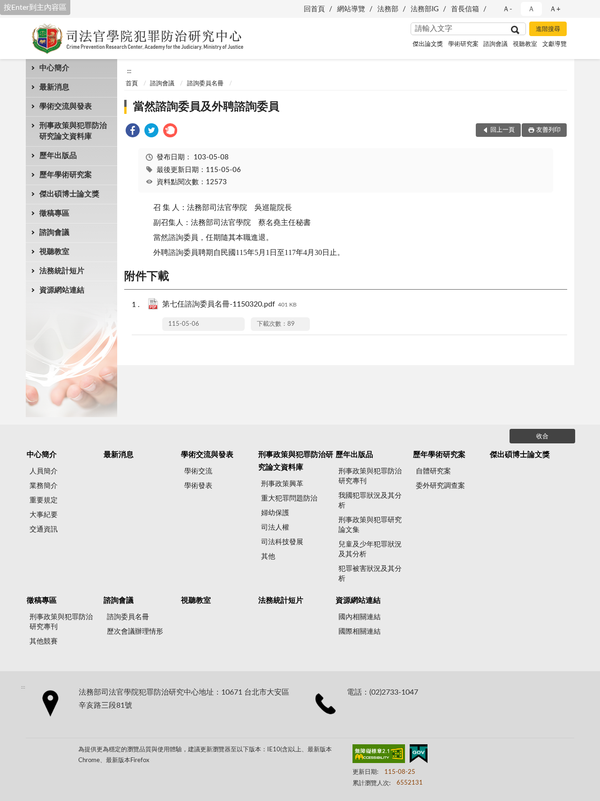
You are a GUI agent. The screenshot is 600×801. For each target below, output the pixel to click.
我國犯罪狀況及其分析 (370, 500)
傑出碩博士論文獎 (69, 194)
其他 (268, 556)
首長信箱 (465, 9)
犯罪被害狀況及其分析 (370, 573)
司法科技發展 (282, 542)
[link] (133, 132)
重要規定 (44, 500)
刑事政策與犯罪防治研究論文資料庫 (73, 131)
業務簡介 (44, 485)
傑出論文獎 (427, 44)
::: (129, 71)
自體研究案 (433, 471)
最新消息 (54, 87)
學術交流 (198, 471)
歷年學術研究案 (65, 175)
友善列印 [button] (548, 130)
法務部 (387, 9)
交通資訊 (44, 529)
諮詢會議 (495, 44)
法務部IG (425, 9)
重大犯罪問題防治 (289, 498)
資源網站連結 (61, 290)
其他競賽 (44, 641)
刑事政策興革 (282, 483)
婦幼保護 (275, 513)
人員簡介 (44, 471)
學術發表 (198, 485)
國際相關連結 (359, 631)
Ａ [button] (531, 9)
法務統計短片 (61, 271)
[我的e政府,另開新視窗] (419, 755)
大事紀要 (44, 514)
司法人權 (275, 527)
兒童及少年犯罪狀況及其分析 (370, 549)
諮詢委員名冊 (205, 84)
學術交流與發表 (65, 106)
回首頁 (314, 9)
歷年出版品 (58, 155)
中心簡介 (54, 68)
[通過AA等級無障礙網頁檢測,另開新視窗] (378, 755)
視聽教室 (525, 44)
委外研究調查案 (440, 485)
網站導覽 (351, 9)
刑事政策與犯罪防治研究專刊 (370, 476)
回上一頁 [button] (502, 130)
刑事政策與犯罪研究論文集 (370, 525)
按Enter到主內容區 (35, 7)
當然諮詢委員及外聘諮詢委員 (206, 106)
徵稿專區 (54, 213)
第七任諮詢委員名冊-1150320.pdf (229, 304)
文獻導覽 (554, 44)
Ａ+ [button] (555, 9)
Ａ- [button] (507, 9)
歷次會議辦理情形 (135, 631)
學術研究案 (463, 44)
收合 (542, 437)
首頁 (132, 84)
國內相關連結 (359, 617)
